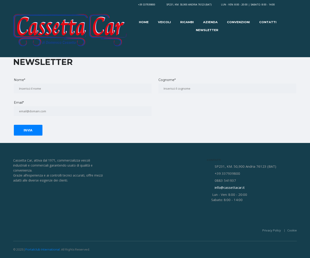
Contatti (267, 22)
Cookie (292, 230)
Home (144, 22)
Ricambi (187, 22)
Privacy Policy (271, 230)
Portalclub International (42, 249)
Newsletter (207, 30)
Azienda (210, 22)
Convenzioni (238, 22)
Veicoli (164, 22)
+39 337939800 (146, 4)
